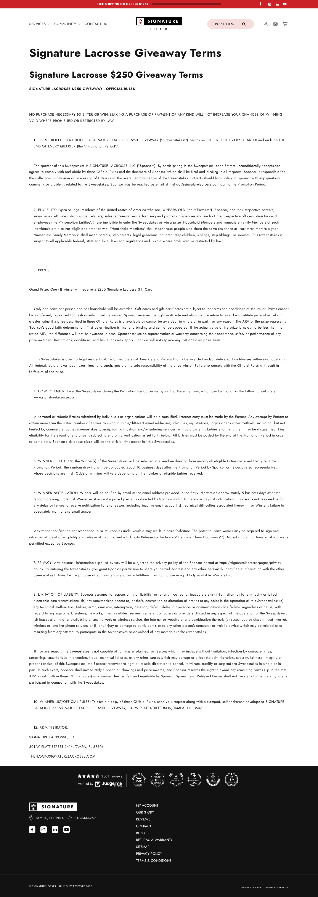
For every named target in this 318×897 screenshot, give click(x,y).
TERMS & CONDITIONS (154, 860)
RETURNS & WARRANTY (154, 839)
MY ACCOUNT (147, 805)
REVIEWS (143, 819)
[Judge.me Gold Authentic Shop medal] (176, 780)
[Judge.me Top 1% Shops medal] (213, 780)
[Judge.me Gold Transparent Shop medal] (194, 780)
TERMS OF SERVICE (277, 887)
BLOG (140, 833)
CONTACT (143, 826)
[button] (39, 24)
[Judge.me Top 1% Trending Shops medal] (231, 780)
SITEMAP (142, 846)
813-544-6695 (85, 817)
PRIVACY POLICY (149, 853)
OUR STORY (145, 812)
